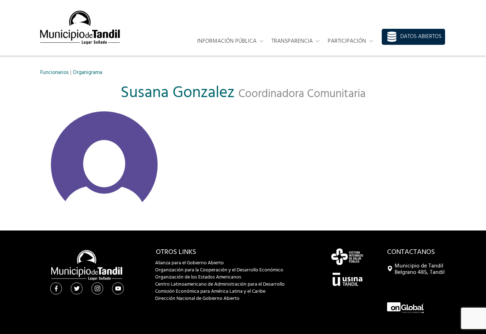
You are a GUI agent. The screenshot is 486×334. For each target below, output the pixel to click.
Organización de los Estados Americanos (198, 277)
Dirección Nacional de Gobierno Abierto (197, 298)
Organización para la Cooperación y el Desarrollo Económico (219, 270)
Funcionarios (54, 72)
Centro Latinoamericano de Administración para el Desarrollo (220, 284)
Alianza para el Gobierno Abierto (189, 263)
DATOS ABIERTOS (421, 36)
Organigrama (87, 72)
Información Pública (227, 41)
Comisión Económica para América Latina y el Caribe (210, 291)
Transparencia (292, 41)
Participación (347, 41)
